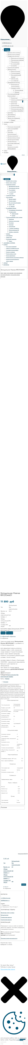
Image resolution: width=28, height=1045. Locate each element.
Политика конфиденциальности (9, 938)
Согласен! (22, 1040)
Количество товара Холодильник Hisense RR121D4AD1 (12, 629)
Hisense (7, 679)
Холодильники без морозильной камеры (9, 676)
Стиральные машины (6, 917)
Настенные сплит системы (7, 913)
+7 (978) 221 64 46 (5, 898)
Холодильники (4, 915)
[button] (8, 636)
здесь (18, 1040)
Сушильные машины (6, 920)
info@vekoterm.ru (5, 900)
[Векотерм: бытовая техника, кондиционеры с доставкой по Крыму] (5, 3)
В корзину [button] (24, 884)
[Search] (22, 101)
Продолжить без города (8, 969)
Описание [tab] (5, 682)
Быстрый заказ (9, 632)
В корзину (3, 632)
